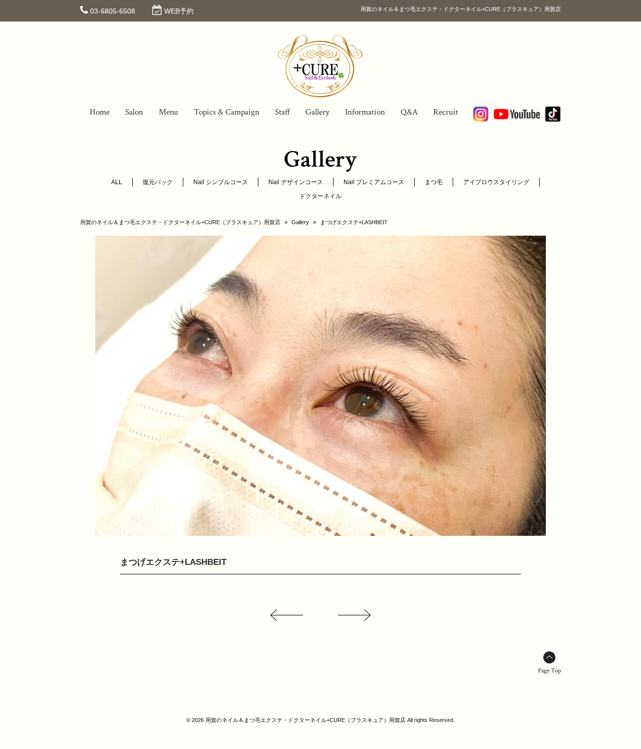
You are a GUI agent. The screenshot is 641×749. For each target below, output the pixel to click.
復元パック (158, 182)
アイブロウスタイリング (496, 182)
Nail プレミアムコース (374, 182)
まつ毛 (434, 182)
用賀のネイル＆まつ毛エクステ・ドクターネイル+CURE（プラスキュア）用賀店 (180, 222)
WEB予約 (179, 11)
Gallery (300, 222)
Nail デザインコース (295, 182)
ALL (116, 182)
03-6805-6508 (112, 11)
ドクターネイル (320, 196)
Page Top (549, 670)
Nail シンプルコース (220, 182)
